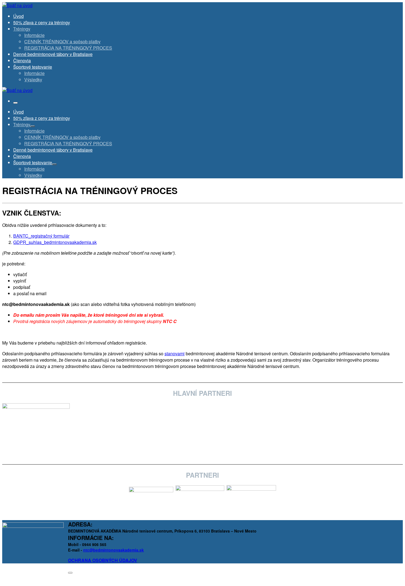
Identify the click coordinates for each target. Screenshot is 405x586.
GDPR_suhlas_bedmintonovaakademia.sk (55, 242)
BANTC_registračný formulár (41, 236)
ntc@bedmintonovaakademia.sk (113, 550)
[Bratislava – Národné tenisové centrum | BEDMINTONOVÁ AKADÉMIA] (17, 5)
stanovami (174, 353)
